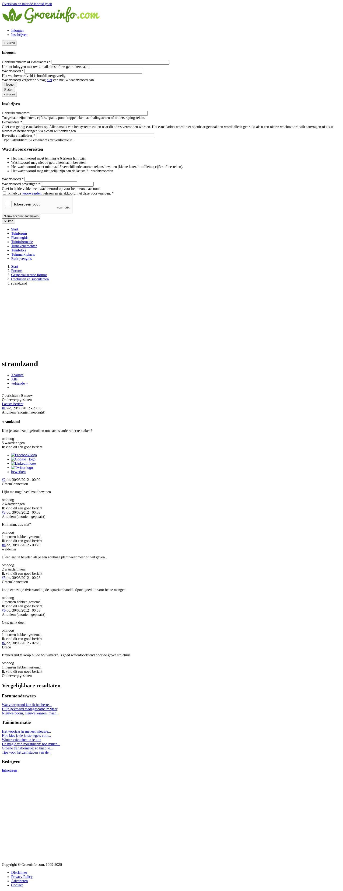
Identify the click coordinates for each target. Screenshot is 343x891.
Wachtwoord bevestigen (21, 184)
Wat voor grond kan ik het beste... (27, 705)
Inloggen (17, 30)
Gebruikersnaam (15, 113)
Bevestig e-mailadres (18, 135)
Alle (14, 379)
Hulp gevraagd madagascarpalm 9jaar (29, 709)
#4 (4, 545)
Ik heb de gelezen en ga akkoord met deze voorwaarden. (60, 193)
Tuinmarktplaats (23, 254)
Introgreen (9, 770)
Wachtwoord (13, 71)
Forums (16, 271)
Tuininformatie (22, 242)
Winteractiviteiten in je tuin (21, 740)
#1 (4, 408)
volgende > (19, 383)
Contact (17, 885)
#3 (4, 512)
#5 (4, 578)
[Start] (51, 22)
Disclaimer (19, 872)
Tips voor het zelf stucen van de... (26, 752)
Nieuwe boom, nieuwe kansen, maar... (30, 713)
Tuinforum (19, 233)
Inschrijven (19, 35)
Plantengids (19, 238)
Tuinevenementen (24, 246)
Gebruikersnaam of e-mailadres (26, 62)
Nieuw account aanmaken (21, 216)
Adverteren (19, 881)
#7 (4, 643)
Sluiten (8, 89)
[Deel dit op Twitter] (22, 468)
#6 (4, 610)
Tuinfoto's (18, 250)
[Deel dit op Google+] (23, 459)
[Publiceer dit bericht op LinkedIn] (23, 463)
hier (49, 80)
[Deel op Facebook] (24, 455)
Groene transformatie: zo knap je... (27, 748)
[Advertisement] (172, 322)
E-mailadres (12, 122)
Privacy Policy (22, 877)
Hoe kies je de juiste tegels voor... (26, 736)
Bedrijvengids (21, 259)
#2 (4, 480)
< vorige (17, 375)
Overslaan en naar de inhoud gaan (27, 4)
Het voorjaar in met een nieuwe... (26, 731)
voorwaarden (32, 193)
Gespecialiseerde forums (29, 275)
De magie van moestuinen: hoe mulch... (31, 744)
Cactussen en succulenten (30, 279)
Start (14, 229)
